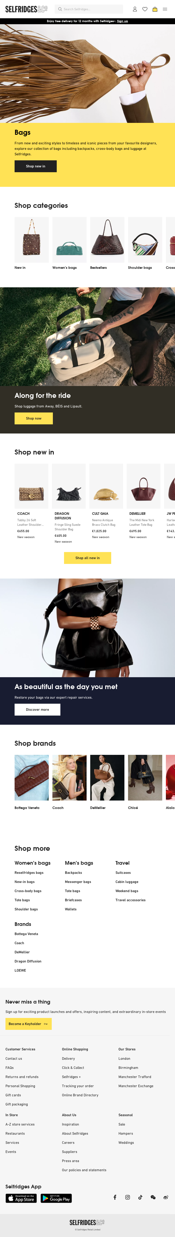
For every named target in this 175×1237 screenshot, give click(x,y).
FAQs (9, 1067)
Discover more (37, 709)
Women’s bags (33, 863)
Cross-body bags (28, 891)
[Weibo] (166, 1200)
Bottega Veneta (26, 934)
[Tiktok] (140, 1200)
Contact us (13, 1058)
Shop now (33, 418)
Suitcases (123, 872)
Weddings (126, 1142)
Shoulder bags (26, 909)
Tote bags (22, 900)
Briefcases (73, 900)
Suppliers (69, 1152)
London (124, 1058)
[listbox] (87, 245)
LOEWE (20, 970)
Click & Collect (73, 1067)
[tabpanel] (87, 105)
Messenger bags (78, 882)
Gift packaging (16, 1104)
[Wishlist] (144, 9)
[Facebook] (114, 1200)
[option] (32, 245)
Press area (70, 1161)
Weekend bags (127, 891)
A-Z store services (20, 1124)
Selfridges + (71, 1077)
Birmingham (128, 1067)
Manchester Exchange (135, 1086)
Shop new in (35, 166)
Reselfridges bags (29, 872)
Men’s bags (79, 863)
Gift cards (13, 1095)
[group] (87, 505)
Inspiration (70, 1124)
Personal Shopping (20, 1086)
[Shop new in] (87, 73)
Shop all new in (87, 558)
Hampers (125, 1133)
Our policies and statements (84, 1170)
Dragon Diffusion (28, 961)
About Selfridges (75, 1133)
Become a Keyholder (25, 1024)
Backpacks (73, 872)
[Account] (134, 9)
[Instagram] (127, 1200)
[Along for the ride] (87, 336)
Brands (23, 924)
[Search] (60, 9)
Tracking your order (78, 1086)
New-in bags (25, 882)
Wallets (71, 909)
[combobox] (92, 9)
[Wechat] (153, 1200)
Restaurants (15, 1133)
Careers (68, 1142)
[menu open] (165, 9)
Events (10, 1152)
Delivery (68, 1058)
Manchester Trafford (134, 1077)
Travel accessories (131, 900)
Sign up (122, 21)
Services (12, 1142)
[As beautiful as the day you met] (87, 628)
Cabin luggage (127, 882)
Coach (19, 943)
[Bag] (155, 9)
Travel (123, 863)
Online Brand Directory (80, 1095)
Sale (121, 1124)
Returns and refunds (22, 1077)
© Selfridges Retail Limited (87, 1229)
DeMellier (22, 952)
